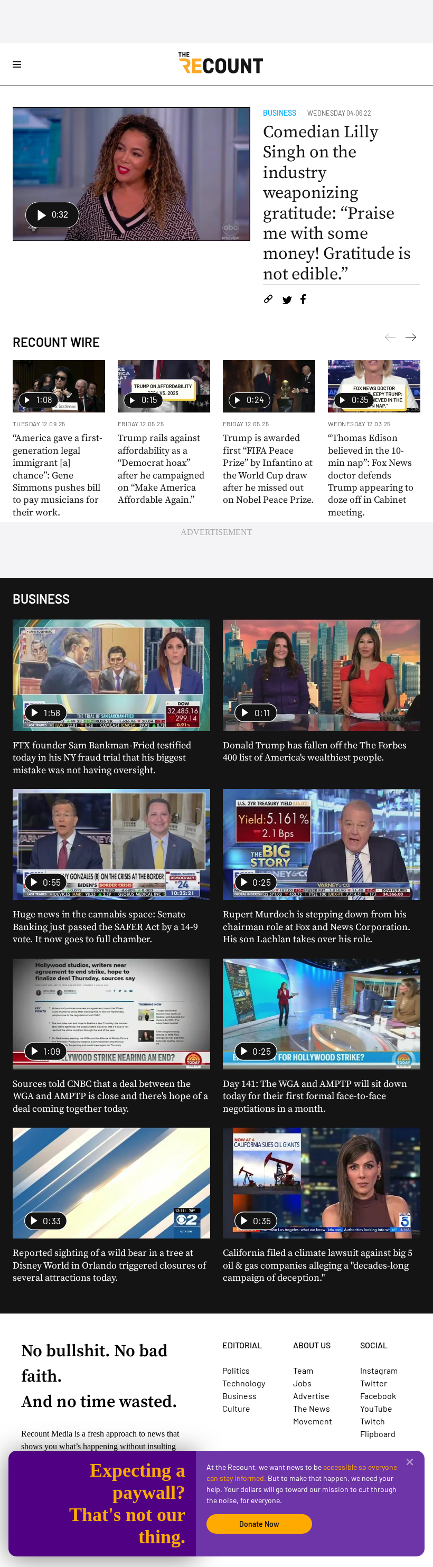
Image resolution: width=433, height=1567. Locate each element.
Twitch (372, 1421)
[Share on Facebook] (303, 301)
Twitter (373, 1383)
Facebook (378, 1396)
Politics (236, 1370)
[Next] (390, 339)
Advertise (311, 1396)
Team (303, 1370)
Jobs (302, 1383)
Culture (236, 1408)
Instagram (379, 1370)
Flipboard (378, 1434)
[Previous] (410, 339)
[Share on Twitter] (287, 301)
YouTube (376, 1408)
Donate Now (259, 1523)
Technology (243, 1383)
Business (279, 112)
